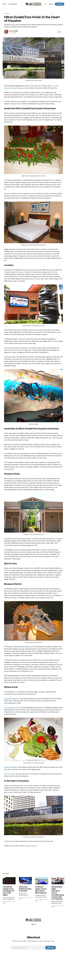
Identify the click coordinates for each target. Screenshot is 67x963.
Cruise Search (12, 4)
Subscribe (59, 4)
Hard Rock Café (9, 774)
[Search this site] (45, 4)
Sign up (33, 924)
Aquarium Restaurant (10, 767)
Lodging (6, 13)
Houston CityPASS (31, 846)
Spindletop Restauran (11, 698)
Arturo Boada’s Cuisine (11, 707)
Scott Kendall (13, 31)
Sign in (51, 4)
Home (4, 4)
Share (59, 32)
